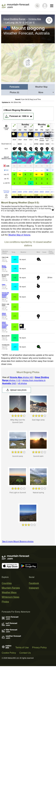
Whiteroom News (10, 597)
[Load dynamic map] (28, 62)
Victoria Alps (34, 19)
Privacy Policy (39, 647)
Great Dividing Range (14, 19)
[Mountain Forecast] (15, 5)
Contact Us (25, 652)
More (40, 92)
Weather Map (41, 86)
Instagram (34, 587)
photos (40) (21, 377)
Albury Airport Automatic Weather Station (5, 324)
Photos (5, 601)
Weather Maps (9, 592)
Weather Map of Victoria (19, 234)
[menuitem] (14, 87)
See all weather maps (6, 157)
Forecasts (14, 86)
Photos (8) (14, 92)
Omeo (3, 284)
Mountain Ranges (11, 587)
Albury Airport (4, 313)
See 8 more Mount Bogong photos (17, 541)
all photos (22, 383)
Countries (7, 583)
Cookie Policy (9, 652)
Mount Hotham (4, 266)
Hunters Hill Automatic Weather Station (5, 295)
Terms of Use (22, 647)
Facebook (34, 583)
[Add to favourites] (49, 20)
